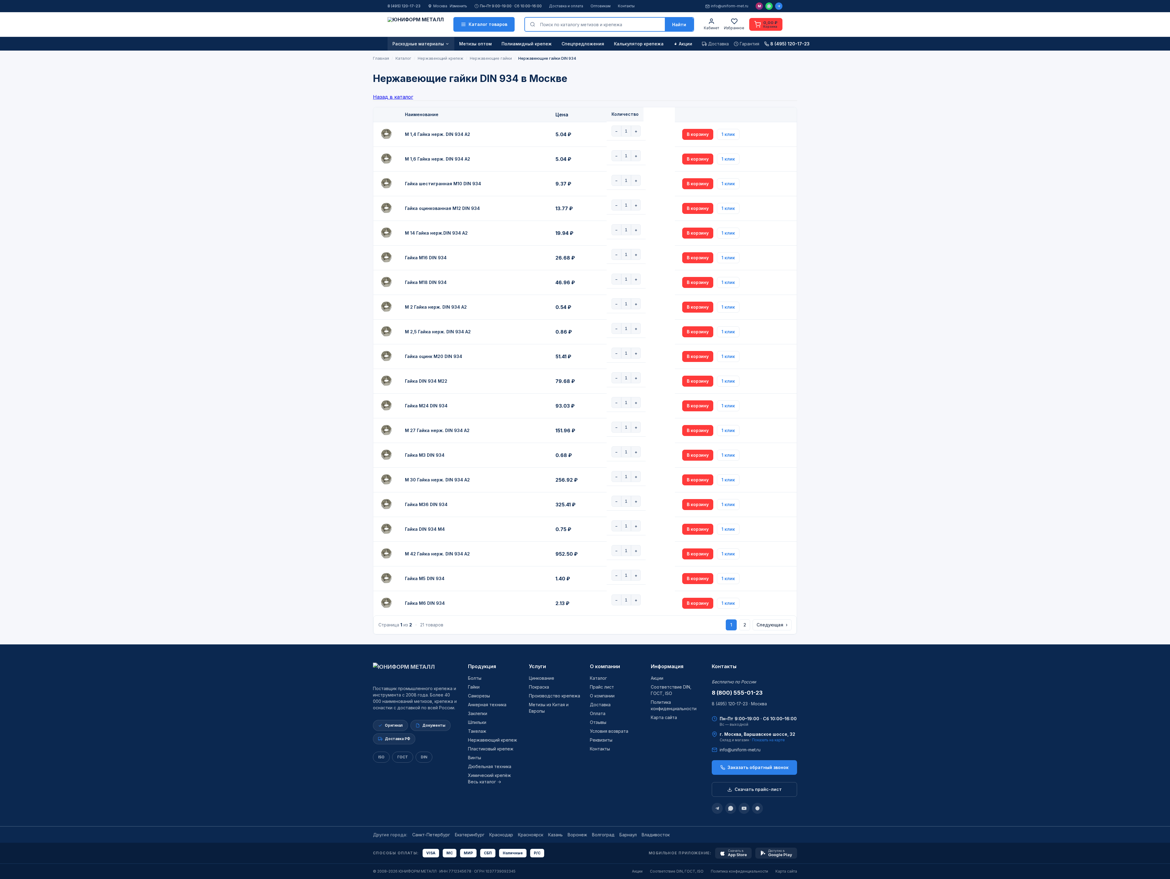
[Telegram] (778, 6)
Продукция (482, 666)
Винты (474, 757)
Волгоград (603, 834)
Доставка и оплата (566, 6)
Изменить (458, 6)
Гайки (474, 686)
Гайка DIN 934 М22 (426, 381)
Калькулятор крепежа (639, 43)
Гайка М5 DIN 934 (425, 578)
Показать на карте (768, 740)
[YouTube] (744, 808)
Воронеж (577, 834)
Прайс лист (602, 686)
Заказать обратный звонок (758, 767)
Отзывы (598, 722)
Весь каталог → (484, 781)
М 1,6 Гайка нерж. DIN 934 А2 (437, 158)
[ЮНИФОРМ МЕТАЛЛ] (416, 24)
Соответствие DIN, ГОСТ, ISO (677, 871)
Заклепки (477, 713)
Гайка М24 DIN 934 (426, 405)
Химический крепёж (489, 775)
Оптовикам (600, 6)
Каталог (598, 678)
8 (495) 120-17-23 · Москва (739, 703)
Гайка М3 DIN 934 (425, 455)
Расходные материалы (418, 43)
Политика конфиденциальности (739, 871)
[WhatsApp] (769, 6)
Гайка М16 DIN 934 (426, 257)
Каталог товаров (488, 24)
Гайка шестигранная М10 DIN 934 (443, 183)
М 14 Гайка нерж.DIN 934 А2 (436, 233)
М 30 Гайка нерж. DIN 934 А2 (437, 479)
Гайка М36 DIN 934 (426, 504)
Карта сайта (664, 717)
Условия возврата (609, 731)
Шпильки (477, 722)
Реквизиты (601, 740)
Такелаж (477, 731)
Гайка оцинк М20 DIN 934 (433, 356)
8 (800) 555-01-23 (737, 692)
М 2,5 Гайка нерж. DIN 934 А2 (438, 331)
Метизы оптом (475, 43)
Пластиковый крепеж (490, 748)
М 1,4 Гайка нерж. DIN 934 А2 (437, 134)
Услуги (537, 666)
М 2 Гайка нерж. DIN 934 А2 (436, 307)
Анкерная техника (487, 704)
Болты (474, 678)
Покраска (539, 686)
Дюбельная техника (489, 766)
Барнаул (628, 834)
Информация (667, 666)
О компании (605, 666)
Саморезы (479, 695)
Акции (685, 43)
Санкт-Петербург (431, 834)
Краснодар (501, 834)
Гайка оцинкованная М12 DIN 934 (442, 208)
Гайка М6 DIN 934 (425, 603)
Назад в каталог (393, 97)
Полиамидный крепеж (527, 43)
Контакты (626, 6)
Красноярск (530, 834)
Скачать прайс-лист (758, 789)
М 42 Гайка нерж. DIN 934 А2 (437, 553)
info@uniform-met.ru (729, 6)
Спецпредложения (583, 43)
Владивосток (656, 834)
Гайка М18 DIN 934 (426, 282)
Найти (679, 24)
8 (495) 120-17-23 (404, 6)
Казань (555, 834)
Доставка (600, 704)
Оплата (597, 713)
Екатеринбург (469, 834)
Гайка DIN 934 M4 (425, 529)
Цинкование (541, 678)
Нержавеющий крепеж (492, 740)
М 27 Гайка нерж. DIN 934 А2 (437, 430)
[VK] (757, 808)
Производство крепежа (554, 695)
